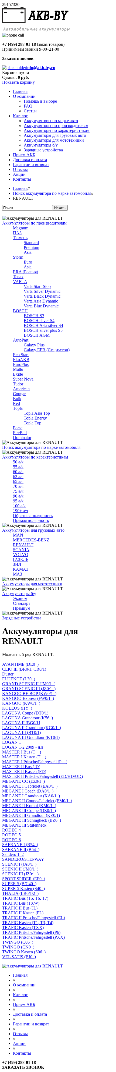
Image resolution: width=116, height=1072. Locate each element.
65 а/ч (18, 481)
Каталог (20, 994)
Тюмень (20, 237)
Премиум (21, 608)
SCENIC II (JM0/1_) (20, 869)
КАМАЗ (20, 569)
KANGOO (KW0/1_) (21, 703)
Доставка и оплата (30, 1014)
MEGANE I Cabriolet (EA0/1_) (29, 786)
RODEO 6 (11, 839)
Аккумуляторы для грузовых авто (33, 530)
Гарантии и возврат (31, 1024)
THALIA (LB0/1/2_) (20, 893)
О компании (24, 985)
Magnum (20, 228)
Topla (18, 408)
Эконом (20, 598)
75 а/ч (18, 491)
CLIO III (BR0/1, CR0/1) (24, 669)
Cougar (19, 393)
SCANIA (21, 549)
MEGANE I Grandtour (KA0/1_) (31, 796)
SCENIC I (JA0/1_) (19, 864)
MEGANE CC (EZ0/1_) (23, 781)
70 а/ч (18, 486)
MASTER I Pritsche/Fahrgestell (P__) (34, 761)
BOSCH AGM (37, 335)
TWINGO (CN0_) (18, 947)
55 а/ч (18, 466)
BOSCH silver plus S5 (43, 330)
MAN (18, 535)
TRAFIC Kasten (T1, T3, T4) (27, 922)
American (21, 388)
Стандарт (21, 603)
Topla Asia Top (37, 413)
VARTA (20, 281)
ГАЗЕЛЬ (20, 559)
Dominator (22, 437)
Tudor (18, 384)
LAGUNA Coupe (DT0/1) (25, 713)
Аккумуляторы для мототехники (32, 584)
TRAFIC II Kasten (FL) (22, 913)
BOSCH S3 (34, 315)
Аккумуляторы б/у (19, 593)
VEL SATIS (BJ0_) (19, 956)
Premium (31, 247)
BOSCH (20, 310)
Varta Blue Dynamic (41, 306)
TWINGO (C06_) (17, 942)
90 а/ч (18, 496)
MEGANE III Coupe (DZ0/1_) (29, 810)
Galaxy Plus (34, 345)
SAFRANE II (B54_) (20, 849)
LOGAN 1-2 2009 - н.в (22, 747)
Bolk (17, 398)
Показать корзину (18, 82)
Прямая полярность (31, 520)
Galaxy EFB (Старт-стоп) (47, 349)
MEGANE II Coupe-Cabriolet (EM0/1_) (37, 800)
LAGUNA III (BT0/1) (21, 732)
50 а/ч (18, 462)
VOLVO (20, 554)
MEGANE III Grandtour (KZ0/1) (31, 815)
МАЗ (17, 574)
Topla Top (32, 423)
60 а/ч (18, 471)
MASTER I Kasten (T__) (24, 757)
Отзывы (20, 1033)
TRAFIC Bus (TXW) (20, 903)
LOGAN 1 (11, 742)
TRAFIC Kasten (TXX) (23, 927)
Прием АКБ (24, 1004)
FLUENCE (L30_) (18, 679)
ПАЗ (17, 232)
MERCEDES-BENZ (31, 540)
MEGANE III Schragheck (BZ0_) (31, 820)
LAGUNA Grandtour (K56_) (27, 718)
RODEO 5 (11, 835)
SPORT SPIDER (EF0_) (23, 878)
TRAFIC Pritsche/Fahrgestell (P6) (31, 932)
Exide (18, 374)
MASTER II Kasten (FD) (24, 771)
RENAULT (23, 545)
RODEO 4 (11, 830)
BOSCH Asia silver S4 (43, 325)
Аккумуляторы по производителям (34, 223)
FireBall (20, 432)
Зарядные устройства (21, 618)
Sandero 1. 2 (13, 854)
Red (16, 403)
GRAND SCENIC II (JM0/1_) (28, 683)
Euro (28, 262)
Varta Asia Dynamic (41, 301)
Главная (20, 188)
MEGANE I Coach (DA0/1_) (27, 791)
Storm (18, 257)
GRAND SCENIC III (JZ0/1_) (29, 688)
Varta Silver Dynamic (42, 291)
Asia (28, 252)
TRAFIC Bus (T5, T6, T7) (25, 898)
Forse (17, 427)
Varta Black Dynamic (42, 296)
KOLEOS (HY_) (17, 708)
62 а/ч (18, 476)
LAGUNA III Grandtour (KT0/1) (31, 737)
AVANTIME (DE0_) (20, 664)
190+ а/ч (20, 510)
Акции (19, 1043)
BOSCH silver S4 (39, 320)
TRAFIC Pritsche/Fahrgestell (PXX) (33, 937)
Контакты (22, 1053)
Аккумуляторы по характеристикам (35, 457)
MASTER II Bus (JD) (21, 766)
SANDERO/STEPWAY (23, 859)
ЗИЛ (17, 564)
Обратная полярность (33, 515)
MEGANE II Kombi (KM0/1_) (29, 805)
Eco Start (21, 354)
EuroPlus (21, 364)
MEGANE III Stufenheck (24, 825)
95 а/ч (18, 501)
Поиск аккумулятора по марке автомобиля (52, 193)
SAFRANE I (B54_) (20, 844)
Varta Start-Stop (37, 286)
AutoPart (20, 340)
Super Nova (23, 379)
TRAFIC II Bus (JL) (19, 908)
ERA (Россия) (25, 271)
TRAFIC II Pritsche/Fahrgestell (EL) (33, 917)
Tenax (18, 276)
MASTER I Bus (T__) (21, 752)
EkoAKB (21, 359)
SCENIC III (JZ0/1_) (20, 874)
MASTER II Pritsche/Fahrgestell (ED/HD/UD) (42, 776)
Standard (31, 242)
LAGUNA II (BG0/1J (21, 722)
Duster (7, 674)
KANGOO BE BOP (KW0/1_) (29, 693)
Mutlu (18, 369)
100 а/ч (19, 505)
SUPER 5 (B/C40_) (19, 883)
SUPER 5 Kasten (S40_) (23, 888)
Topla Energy (35, 418)
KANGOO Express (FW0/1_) (28, 698)
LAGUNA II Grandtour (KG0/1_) (31, 727)
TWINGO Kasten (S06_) (24, 952)
